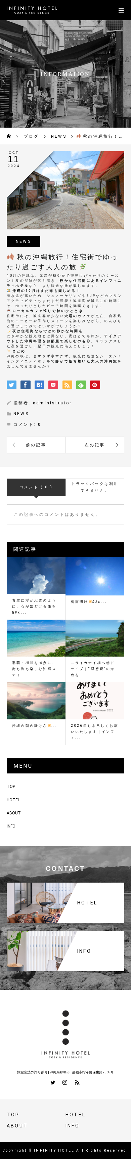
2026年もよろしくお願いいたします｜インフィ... (95, 732)
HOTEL (13, 800)
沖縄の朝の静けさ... (35, 725)
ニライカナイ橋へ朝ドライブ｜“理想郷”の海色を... (93, 669)
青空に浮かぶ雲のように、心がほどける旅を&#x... (34, 606)
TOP (11, 786)
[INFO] (65, 933)
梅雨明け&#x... (89, 602)
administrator (52, 403)
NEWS (23, 241)
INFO (11, 826)
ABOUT (14, 813)
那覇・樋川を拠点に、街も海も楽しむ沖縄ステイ (34, 669)
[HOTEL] (65, 885)
